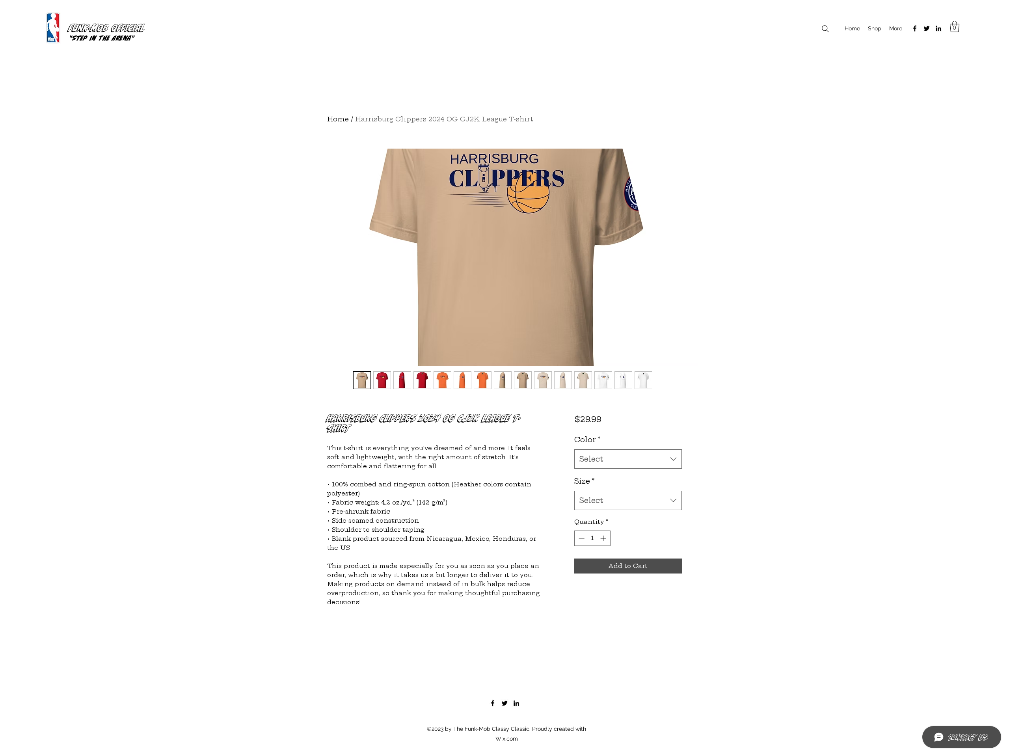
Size (584, 481)
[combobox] (628, 459)
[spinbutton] (592, 538)
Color (587, 439)
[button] (954, 26)
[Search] (825, 28)
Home (338, 119)
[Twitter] (927, 28)
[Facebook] (915, 28)
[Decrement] (580, 538)
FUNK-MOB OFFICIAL (107, 27)
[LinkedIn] (938, 28)
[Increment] (604, 538)
